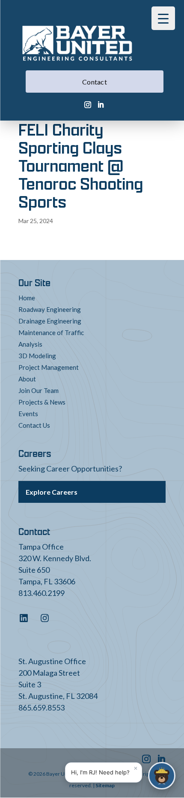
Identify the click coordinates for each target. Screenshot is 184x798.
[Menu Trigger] (163, 18)
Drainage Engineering (49, 321)
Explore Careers (51, 492)
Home (26, 298)
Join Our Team (38, 390)
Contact (94, 82)
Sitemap (105, 785)
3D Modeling (37, 356)
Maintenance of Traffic (51, 332)
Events (28, 413)
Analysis (30, 344)
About (27, 379)
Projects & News (41, 402)
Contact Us (34, 425)
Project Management (48, 367)
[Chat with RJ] (161, 775)
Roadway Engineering (49, 309)
